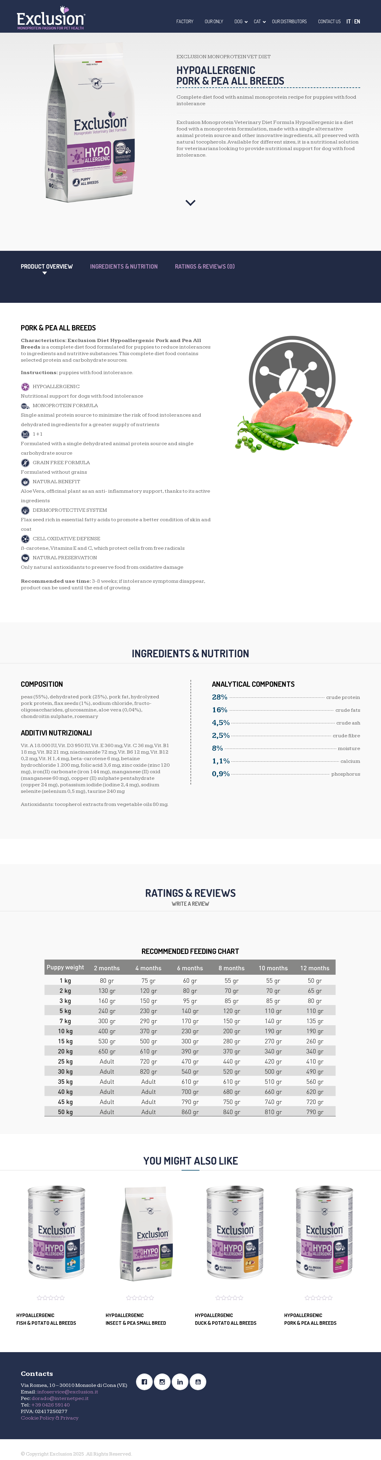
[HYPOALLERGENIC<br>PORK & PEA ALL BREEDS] (324, 1234)
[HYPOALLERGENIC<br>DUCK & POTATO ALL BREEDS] (235, 1234)
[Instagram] (164, 1381)
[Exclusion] (51, 17)
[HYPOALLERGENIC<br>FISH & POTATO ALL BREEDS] (56, 1234)
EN (357, 21)
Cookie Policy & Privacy (50, 1418)
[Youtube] (199, 1381)
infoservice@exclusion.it (67, 1392)
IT (348, 21)
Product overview (47, 266)
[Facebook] (146, 1381)
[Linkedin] (181, 1381)
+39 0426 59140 (50, 1405)
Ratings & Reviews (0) (205, 266)
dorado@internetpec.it (60, 1398)
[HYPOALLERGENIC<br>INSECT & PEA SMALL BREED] (146, 1234)
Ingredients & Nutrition (124, 266)
